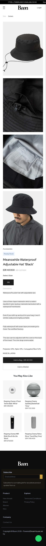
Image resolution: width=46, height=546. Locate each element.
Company (7, 517)
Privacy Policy (29, 502)
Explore (27, 493)
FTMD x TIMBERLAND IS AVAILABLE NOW (17, 2)
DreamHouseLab (36, 531)
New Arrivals (7, 498)
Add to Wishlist (23, 367)
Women (6, 505)
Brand (5, 502)
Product (6, 493)
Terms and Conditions (32, 498)
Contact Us (7, 522)
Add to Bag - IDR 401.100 (23, 360)
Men (4, 509)
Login (39, 7)
